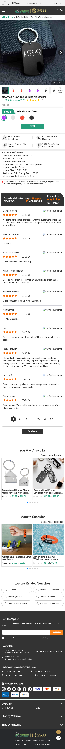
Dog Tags (12, 590)
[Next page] (58, 419)
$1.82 (15, 496)
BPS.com (16, 3)
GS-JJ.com (5, 3)
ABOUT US (8, 708)
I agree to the (10, 638)
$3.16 (46, 563)
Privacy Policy (42, 638)
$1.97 (15, 563)
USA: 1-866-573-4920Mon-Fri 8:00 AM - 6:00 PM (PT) (17, 651)
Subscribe (57, 632)
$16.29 (47, 496)
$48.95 (56, 496)
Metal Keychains (15, 596)
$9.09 (22, 563)
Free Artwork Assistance (44, 671)
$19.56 (23, 496)
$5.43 (54, 563)
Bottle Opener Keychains (50, 590)
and (35, 638)
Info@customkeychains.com (51, 651)
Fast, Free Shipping (12, 671)
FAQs (38, 708)
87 (51, 419)
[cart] (61, 10)
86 (45, 419)
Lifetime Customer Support (45, 675)
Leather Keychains (47, 596)
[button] (60, 52)
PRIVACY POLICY (21, 745)
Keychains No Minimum (50, 603)
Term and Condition (24, 638)
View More (32, 431)
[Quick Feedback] (58, 738)
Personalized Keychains (18, 603)
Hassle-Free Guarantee (14, 675)
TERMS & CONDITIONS (41, 745)
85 (38, 419)
